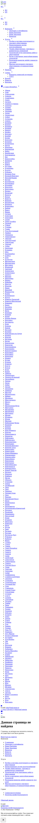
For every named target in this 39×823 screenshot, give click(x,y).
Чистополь (9, 674)
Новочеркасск (10, 466)
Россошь (8, 533)
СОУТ (11, 76)
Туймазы (8, 622)
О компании (9, 742)
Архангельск (9, 115)
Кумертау (8, 364)
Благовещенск (10, 155)
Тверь (7, 605)
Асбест (7, 117)
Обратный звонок (20, 709)
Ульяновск (8, 632)
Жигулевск (9, 265)
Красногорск (9, 343)
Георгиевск (9, 218)
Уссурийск (8, 637)
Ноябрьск (8, 476)
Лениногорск (9, 375)
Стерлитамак (9, 592)
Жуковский (9, 267)
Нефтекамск (9, 438)
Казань (7, 294)
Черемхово (9, 664)
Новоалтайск (9, 449)
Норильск (8, 474)
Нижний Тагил (10, 447)
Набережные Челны (12, 423)
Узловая (8, 628)
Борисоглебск (10, 159)
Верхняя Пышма (11, 178)
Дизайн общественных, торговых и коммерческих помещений (21, 50)
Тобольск (8, 613)
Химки (7, 655)
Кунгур (7, 366)
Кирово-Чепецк (10, 318)
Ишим (7, 288)
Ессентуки (8, 259)
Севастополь (9, 560)
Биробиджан (9, 153)
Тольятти (8, 615)
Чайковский (9, 656)
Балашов (8, 128)
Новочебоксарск (11, 465)
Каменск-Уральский (12, 299)
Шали (7, 679)
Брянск (7, 164)
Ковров (7, 328)
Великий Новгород (12, 176)
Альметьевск (9, 98)
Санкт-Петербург (11, 548)
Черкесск (8, 668)
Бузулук (8, 170)
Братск (7, 162)
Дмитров (8, 238)
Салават (8, 542)
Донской (8, 244)
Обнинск (8, 480)
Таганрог (8, 601)
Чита (6, 675)
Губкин (7, 225)
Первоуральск (10, 503)
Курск (7, 370)
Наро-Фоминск (10, 430)
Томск (7, 617)
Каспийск (8, 307)
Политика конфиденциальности (16, 795)
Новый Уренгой (10, 470)
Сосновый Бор (10, 584)
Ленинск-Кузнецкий (12, 377)
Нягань (7, 478)
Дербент (8, 233)
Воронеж (8, 200)
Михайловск (9, 411)
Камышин (8, 303)
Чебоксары (9, 660)
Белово (7, 138)
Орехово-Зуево (10, 493)
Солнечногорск (10, 582)
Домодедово (9, 242)
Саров (7, 556)
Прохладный (9, 516)
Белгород (8, 134)
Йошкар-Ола (9, 292)
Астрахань (8, 119)
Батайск (8, 132)
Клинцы (8, 326)
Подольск (8, 510)
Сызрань (8, 598)
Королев (8, 337)
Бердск (7, 145)
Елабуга (8, 256)
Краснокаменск (10, 347)
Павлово (8, 497)
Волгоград (8, 187)
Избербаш (8, 282)
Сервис (8, 73)
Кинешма (8, 313)
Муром (7, 419)
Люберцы (8, 390)
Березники (8, 147)
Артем (7, 113)
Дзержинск (9, 235)
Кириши (8, 314)
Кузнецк (8, 362)
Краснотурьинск (11, 351)
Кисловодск (9, 322)
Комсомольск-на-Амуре (13, 333)
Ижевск (8, 280)
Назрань (8, 427)
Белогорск (8, 140)
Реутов (7, 527)
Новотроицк (9, 461)
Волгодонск (9, 189)
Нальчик (8, 428)
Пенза (7, 501)
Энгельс (8, 693)
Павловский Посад (12, 499)
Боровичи (8, 161)
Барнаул (8, 130)
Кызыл (7, 371)
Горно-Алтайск (10, 221)
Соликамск (9, 580)
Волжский (8, 193)
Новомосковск (10, 455)
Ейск (7, 252)
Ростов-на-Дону (10, 535)
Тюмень (8, 626)
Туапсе (7, 620)
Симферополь (10, 575)
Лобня (7, 385)
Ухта (6, 643)
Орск (7, 495)
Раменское (8, 523)
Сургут (7, 596)
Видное (7, 180)
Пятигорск (9, 522)
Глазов (7, 219)
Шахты (7, 681)
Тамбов (7, 603)
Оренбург (8, 491)
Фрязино (8, 647)
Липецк (8, 381)
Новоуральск (9, 463)
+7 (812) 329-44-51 (7, 709)
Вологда (8, 195)
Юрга (7, 696)
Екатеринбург (10, 254)
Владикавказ (9, 183)
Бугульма (8, 166)
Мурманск (8, 417)
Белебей (8, 136)
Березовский (9, 149)
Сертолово (9, 571)
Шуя (6, 683)
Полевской (9, 512)
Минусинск (9, 408)
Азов (7, 92)
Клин (7, 324)
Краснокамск (9, 349)
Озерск (7, 484)
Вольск (7, 197)
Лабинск (8, 373)
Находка (8, 432)
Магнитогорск (10, 394)
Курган (7, 368)
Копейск (8, 335)
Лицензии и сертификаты (18, 31)
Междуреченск (10, 400)
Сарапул (8, 552)
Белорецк (8, 142)
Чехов (7, 672)
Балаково (8, 123)
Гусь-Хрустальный (11, 231)
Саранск (8, 550)
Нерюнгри (8, 436)
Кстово (7, 360)
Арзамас (8, 107)
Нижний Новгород (12, 446)
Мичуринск (9, 413)
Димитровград (10, 237)
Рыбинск (8, 539)
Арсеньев (8, 111)
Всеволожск (9, 206)
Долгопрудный (10, 240)
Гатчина (8, 214)
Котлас (7, 341)
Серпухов (8, 569)
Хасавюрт (8, 653)
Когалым (8, 330)
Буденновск (9, 168)
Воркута (8, 199)
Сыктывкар (9, 599)
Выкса (7, 210)
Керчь (7, 311)
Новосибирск (10, 459)
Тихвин (8, 609)
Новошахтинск (10, 468)
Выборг (8, 208)
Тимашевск (9, 607)
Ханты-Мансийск (11, 651)
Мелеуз (7, 402)
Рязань (7, 541)
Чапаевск (8, 658)
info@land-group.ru (12, 707)
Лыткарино (9, 389)
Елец (7, 257)
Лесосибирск (9, 379)
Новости (8, 80)
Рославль (8, 531)
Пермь (7, 504)
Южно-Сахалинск (11, 694)
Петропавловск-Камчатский (15, 508)
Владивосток (9, 181)
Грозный (8, 223)
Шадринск (8, 677)
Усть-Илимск (9, 639)
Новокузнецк (9, 451)
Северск (8, 563)
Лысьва (7, 387)
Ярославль (8, 702)
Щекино (8, 685)
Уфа (6, 641)
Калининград (10, 295)
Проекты (8, 70)
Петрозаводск (10, 506)
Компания (9, 29)
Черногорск (9, 670)
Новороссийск (10, 457)
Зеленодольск (10, 273)
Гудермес (8, 227)
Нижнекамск (9, 444)
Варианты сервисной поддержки (21, 74)
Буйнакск (8, 172)
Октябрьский (9, 485)
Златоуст (8, 275)
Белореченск (9, 143)
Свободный (9, 558)
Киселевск (8, 320)
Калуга (7, 297)
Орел (7, 489)
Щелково (8, 687)
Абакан (7, 90)
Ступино (8, 594)
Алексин (8, 96)
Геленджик (9, 216)
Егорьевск (8, 250)
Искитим (8, 286)
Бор (6, 157)
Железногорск (10, 261)
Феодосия (8, 645)
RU (2, 6)
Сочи (7, 586)
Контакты (8, 82)
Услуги (7, 39)
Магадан (8, 392)
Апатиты (8, 105)
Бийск (7, 151)
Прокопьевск (9, 514)
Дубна (7, 246)
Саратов (8, 554)
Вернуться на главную (9, 737)
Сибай (7, 573)
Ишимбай (8, 290)
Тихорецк (8, 611)
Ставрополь (9, 588)
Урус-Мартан (9, 634)
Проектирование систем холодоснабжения (17, 46)
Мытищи (8, 421)
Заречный (8, 269)
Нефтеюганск (10, 440)
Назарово (8, 425)
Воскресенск (9, 202)
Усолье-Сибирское (11, 636)
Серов (7, 567)
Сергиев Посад (10, 565)
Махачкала (9, 398)
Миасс (7, 404)
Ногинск (8, 472)
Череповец (9, 666)
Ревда (7, 525)
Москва (7, 415)
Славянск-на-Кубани (12, 577)
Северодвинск (10, 561)
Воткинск (8, 204)
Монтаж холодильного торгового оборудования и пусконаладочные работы (21, 66)
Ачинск (8, 121)
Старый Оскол (10, 590)
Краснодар (9, 345)
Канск (7, 305)
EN (6, 12)
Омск (7, 487)
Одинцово (8, 482)
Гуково (7, 229)
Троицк (7, 618)
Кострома (8, 339)
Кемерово (8, 309)
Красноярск (9, 352)
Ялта (6, 700)
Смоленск (8, 579)
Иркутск (8, 284)
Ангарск (8, 102)
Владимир (8, 185)
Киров (7, 316)
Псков (7, 518)
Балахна (8, 124)
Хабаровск (9, 649)
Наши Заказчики (15, 34)
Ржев (7, 529)
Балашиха (8, 126)
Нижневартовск (10, 442)
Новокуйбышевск (11, 453)
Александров (9, 94)
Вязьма (7, 212)
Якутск (7, 698)
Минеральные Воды (12, 406)
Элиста (7, 691)
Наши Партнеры (15, 32)
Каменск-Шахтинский (13, 301)
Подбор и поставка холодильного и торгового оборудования (21, 42)
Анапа (7, 100)
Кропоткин (9, 356)
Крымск (8, 358)
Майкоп (8, 396)
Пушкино (8, 520)
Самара (7, 546)
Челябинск (9, 662)
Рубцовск (8, 537)
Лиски (7, 383)
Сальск (7, 544)
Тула (6, 624)
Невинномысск (10, 434)
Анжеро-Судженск (11, 104)
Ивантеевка (9, 278)
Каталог (8, 78)
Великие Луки (10, 174)
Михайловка (9, 409)
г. (10, 87)
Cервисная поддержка (13, 793)
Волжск (8, 191)
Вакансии (12, 36)
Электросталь (10, 689)
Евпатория (9, 248)
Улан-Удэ (8, 630)
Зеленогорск (9, 271)
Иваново (8, 276)
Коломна (8, 332)
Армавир (8, 109)
